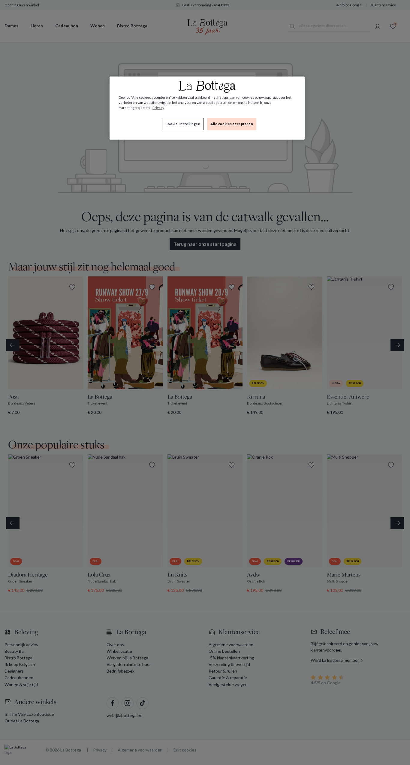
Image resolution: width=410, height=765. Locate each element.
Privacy (158, 108)
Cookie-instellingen (182, 124)
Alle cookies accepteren (231, 124)
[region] (207, 108)
